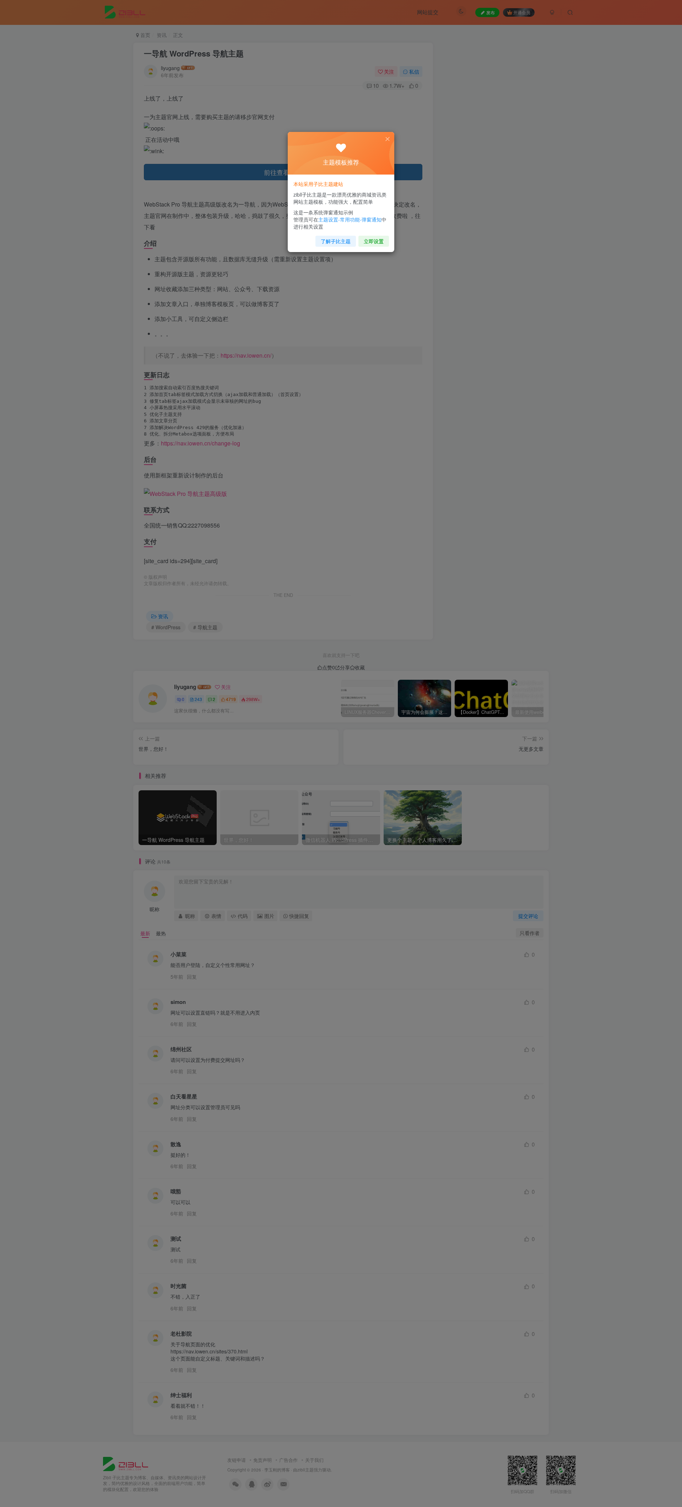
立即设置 (374, 241)
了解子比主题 (336, 241)
